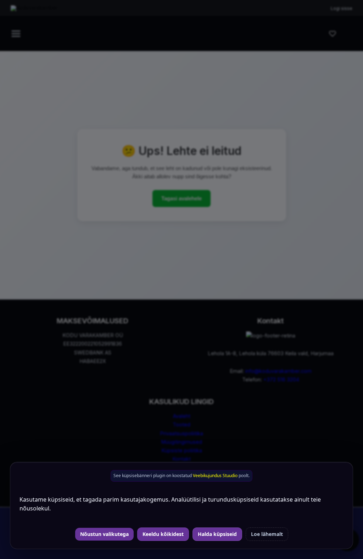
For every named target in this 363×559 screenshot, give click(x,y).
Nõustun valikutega (104, 534)
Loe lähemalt (267, 534)
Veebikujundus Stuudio (215, 476)
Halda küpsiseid (217, 534)
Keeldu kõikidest (163, 534)
